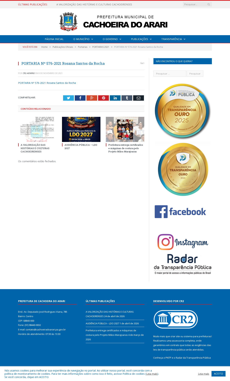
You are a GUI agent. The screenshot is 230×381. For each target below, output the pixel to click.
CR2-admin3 (29, 73)
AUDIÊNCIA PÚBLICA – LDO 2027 (76, 4)
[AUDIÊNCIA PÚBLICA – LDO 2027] (81, 129)
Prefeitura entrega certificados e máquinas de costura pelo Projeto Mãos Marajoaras (125, 148)
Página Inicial (54, 39)
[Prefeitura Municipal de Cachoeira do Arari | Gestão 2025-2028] (115, 20)
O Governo (110, 39)
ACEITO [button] (218, 373)
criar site (175, 336)
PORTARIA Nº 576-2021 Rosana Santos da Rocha (47, 83)
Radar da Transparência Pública (193, 357)
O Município (81, 39)
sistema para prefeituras (197, 336)
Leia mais (151, 373)
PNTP (168, 357)
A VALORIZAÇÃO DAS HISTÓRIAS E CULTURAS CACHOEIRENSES (35, 148)
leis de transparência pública (169, 349)
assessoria (178, 340)
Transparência (171, 39)
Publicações (139, 39)
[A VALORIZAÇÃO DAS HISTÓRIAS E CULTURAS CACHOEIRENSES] (37, 129)
